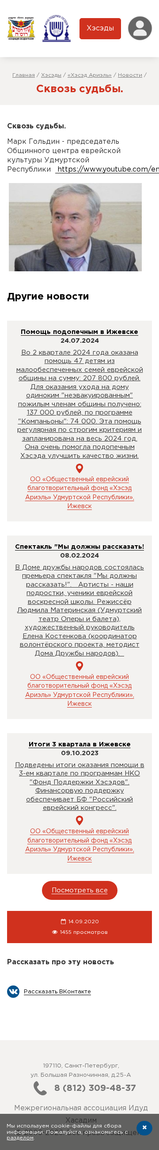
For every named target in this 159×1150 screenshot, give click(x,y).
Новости (130, 75)
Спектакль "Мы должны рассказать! (79, 547)
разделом (20, 1137)
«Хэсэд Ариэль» (90, 75)
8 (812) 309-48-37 (95, 1088)
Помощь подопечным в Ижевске (79, 332)
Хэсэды (100, 28)
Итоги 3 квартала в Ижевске (80, 744)
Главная (23, 75)
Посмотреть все (80, 890)
